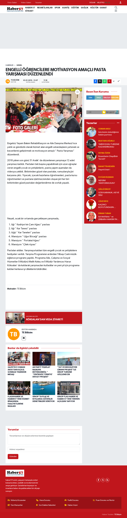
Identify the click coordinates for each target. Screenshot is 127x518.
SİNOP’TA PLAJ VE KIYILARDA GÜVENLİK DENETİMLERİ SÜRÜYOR (43, 399)
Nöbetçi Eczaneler (18, 500)
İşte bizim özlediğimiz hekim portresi (108, 133)
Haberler (9, 65)
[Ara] (116, 7)
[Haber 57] (15, 9)
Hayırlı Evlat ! (104, 170)
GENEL (19, 65)
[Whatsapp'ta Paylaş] (104, 81)
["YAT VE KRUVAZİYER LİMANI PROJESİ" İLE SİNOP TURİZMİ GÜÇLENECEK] (68, 359)
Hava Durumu (45, 500)
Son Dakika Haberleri (47, 505)
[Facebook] (98, 480)
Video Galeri (26, 2)
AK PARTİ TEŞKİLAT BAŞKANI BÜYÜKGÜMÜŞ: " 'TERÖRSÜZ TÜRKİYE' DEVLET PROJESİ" (42, 372)
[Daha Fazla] (109, 81)
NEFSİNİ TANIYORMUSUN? (106, 181)
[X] (103, 480)
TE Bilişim (117, 514)
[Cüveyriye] (91, 204)
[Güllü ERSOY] (91, 192)
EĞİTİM (75, 8)
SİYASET (29, 11)
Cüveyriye (103, 201)
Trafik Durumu (73, 500)
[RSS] (107, 480)
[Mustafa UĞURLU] (91, 144)
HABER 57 (30, 8)
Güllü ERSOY (104, 189)
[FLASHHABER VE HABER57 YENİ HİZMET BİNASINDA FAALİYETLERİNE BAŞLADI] (19, 388)
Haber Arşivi (73, 505)
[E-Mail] (24, 338)
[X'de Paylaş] (100, 81)
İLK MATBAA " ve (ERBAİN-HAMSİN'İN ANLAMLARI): (107, 218)
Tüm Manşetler (17, 505)
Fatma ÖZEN (104, 153)
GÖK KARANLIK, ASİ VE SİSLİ (108, 194)
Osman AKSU (104, 129)
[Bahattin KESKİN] (91, 168)
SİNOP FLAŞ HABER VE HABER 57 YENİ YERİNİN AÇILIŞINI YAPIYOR (68, 399)
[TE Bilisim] (14, 334)
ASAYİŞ (65, 8)
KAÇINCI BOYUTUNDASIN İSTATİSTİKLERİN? (106, 206)
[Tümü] (118, 123)
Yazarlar (38, 2)
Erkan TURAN (104, 213)
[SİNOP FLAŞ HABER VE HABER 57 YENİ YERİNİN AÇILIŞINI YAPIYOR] (68, 388)
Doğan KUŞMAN (105, 177)
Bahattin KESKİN (106, 166)
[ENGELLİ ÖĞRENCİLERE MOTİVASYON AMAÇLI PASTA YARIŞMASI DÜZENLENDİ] (44, 109)
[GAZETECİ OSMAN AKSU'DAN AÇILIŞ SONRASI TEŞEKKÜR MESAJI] (19, 359)
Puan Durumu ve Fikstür (105, 500)
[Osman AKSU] (91, 132)
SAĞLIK (84, 8)
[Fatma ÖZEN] (91, 156)
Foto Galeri (12, 2)
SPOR (57, 8)
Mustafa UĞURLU (106, 141)
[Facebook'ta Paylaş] (95, 81)
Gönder (13, 456)
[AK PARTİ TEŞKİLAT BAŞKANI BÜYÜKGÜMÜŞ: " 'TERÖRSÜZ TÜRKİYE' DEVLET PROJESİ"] (43, 359)
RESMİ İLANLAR (44, 8)
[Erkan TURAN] (91, 216)
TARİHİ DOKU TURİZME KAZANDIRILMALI (108, 145)
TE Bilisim (27, 332)
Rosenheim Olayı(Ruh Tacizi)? (108, 157)
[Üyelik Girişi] (119, 2)
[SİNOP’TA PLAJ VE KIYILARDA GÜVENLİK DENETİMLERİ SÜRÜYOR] (43, 388)
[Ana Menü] (116, 11)
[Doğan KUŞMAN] (91, 180)
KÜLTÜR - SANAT (98, 8)
